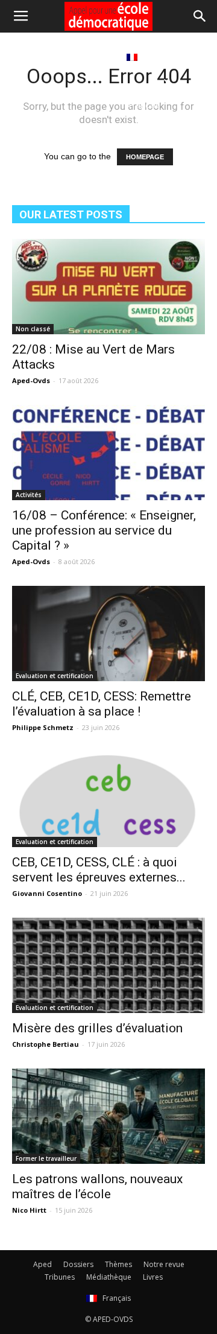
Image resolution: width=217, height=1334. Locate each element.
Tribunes (60, 1277)
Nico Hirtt (29, 1210)
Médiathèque (46, 56)
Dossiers (78, 1264)
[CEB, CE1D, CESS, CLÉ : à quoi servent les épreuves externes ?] (108, 799)
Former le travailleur (46, 1158)
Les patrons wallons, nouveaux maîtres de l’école (97, 1186)
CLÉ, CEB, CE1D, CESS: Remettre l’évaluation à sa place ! (101, 704)
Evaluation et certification (54, 676)
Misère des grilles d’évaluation (97, 1028)
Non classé (33, 329)
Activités (29, 495)
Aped (42, 1264)
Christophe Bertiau (45, 1044)
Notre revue (163, 1264)
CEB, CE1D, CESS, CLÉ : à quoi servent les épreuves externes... (99, 870)
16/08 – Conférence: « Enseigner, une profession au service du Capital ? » (104, 530)
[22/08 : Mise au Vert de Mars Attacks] (108, 286)
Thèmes (118, 1264)
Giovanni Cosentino (47, 893)
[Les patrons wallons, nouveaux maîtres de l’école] (108, 1116)
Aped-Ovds (31, 380)
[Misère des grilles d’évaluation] (108, 965)
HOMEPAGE (145, 156)
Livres (99, 56)
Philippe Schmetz (43, 727)
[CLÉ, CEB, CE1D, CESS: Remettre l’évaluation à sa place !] (108, 633)
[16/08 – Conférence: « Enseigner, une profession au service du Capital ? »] (108, 452)
